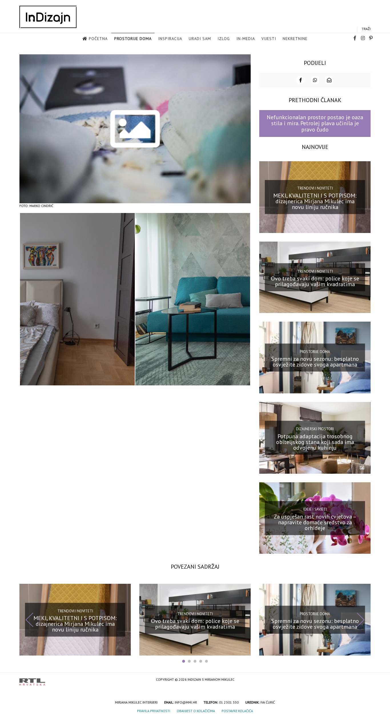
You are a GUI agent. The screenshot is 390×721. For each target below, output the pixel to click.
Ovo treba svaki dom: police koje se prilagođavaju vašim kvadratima (315, 281)
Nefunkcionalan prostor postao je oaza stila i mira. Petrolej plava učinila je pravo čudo (315, 123)
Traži (366, 29)
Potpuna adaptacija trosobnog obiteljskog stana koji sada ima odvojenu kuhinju (315, 442)
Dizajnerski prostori (315, 429)
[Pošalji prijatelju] (329, 80)
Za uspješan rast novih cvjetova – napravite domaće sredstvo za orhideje (315, 522)
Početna (98, 38)
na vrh (365, 680)
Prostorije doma (133, 38)
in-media (245, 38)
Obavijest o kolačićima (196, 711)
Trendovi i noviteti (315, 188)
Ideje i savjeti (315, 509)
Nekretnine (295, 38)
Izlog (224, 38)
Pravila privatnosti (153, 711)
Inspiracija (170, 38)
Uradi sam (200, 38)
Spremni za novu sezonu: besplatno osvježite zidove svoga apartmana (315, 361)
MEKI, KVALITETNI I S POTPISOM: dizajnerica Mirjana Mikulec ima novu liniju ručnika (315, 201)
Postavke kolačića (237, 711)
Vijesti (269, 38)
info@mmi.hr (186, 702)
